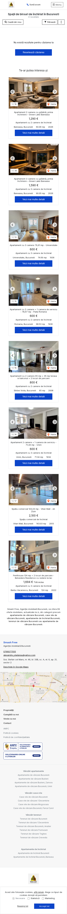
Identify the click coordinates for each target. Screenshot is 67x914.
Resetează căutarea (33, 52)
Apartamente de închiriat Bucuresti (33, 853)
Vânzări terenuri (33, 815)
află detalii (39, 892)
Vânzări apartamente (33, 771)
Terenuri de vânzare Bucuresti (33, 819)
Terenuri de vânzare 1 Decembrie (33, 822)
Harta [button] (53, 104)
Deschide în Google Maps (16, 667)
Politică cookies (11, 733)
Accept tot (44, 906)
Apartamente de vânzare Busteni (33, 779)
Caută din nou (14, 22)
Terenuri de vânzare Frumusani (33, 830)
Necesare (20, 898)
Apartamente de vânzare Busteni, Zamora (34, 782)
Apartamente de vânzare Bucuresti (33, 775)
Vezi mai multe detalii (33, 132)
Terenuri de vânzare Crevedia (33, 837)
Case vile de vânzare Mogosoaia (33, 804)
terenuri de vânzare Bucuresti (23, 621)
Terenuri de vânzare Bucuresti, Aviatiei (33, 826)
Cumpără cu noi (11, 714)
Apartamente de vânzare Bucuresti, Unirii (33, 786)
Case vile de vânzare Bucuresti (33, 797)
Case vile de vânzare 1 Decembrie (33, 800)
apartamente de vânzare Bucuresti (27, 615)
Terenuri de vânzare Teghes (34, 834)
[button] (61, 22)
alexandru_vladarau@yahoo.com (19, 655)
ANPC (6, 728)
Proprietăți (8, 710)
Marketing (50, 898)
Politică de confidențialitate (16, 737)
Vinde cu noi (9, 718)
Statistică (35, 898)
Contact (7, 723)
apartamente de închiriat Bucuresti (43, 618)
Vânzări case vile (33, 793)
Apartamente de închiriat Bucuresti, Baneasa (33, 857)
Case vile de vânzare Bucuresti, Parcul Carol (33, 808)
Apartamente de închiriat (33, 849)
